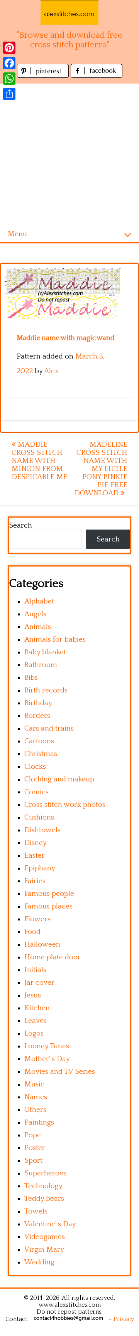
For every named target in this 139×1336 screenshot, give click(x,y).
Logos (34, 1033)
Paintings (39, 1122)
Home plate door (52, 957)
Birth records (46, 690)
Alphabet (39, 601)
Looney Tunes (46, 1046)
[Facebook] (9, 63)
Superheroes (45, 1173)
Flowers (37, 919)
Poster (34, 1148)
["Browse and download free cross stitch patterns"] (69, 12)
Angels (35, 614)
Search (20, 525)
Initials (35, 970)
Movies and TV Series (59, 1072)
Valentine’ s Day (50, 1224)
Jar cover (39, 983)
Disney (35, 843)
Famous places (48, 906)
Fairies (35, 881)
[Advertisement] (69, 153)
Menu (17, 234)
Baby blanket (45, 652)
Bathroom (40, 665)
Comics (36, 792)
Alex (51, 371)
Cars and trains (49, 728)
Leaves (35, 1021)
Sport (33, 1161)
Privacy (124, 1319)
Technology (43, 1186)
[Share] (9, 94)
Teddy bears (44, 1199)
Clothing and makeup (59, 779)
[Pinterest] (9, 47)
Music (34, 1084)
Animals (37, 627)
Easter (34, 856)
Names (35, 1097)
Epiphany (39, 868)
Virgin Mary (44, 1249)
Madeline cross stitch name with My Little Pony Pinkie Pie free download (101, 469)
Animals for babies (55, 639)
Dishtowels (42, 830)
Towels (35, 1211)
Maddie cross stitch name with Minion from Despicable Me (40, 461)
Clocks (35, 767)
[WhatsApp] (9, 78)
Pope (32, 1135)
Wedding (39, 1262)
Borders (37, 716)
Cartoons (39, 741)
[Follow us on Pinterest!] (44, 76)
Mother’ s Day (47, 1059)
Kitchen (37, 1008)
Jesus (32, 995)
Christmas (40, 754)
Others (35, 1110)
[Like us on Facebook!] (96, 76)
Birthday (38, 703)
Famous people (49, 894)
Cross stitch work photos (64, 805)
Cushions (39, 817)
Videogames (44, 1237)
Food (32, 932)
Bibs (31, 678)
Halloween (42, 944)
